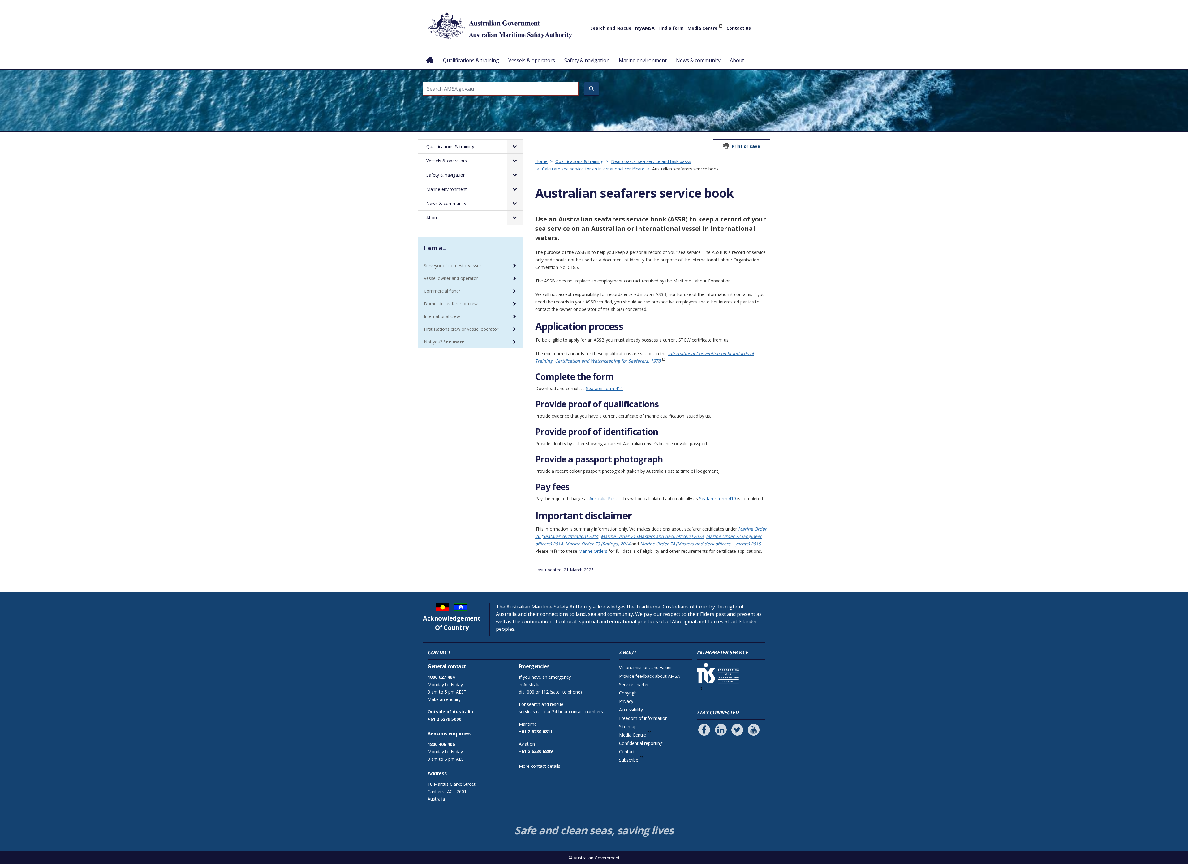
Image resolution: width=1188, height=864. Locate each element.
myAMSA (645, 28)
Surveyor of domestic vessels (453, 266)
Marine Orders (593, 551)
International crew (442, 316)
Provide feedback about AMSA (649, 676)
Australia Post (603, 498)
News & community (698, 60)
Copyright (628, 693)
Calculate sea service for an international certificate (593, 169)
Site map (628, 726)
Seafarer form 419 (604, 388)
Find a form (671, 28)
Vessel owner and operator (451, 278)
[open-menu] (515, 146)
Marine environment (643, 60)
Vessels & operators (531, 60)
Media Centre (702, 28)
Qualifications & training (471, 60)
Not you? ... (445, 342)
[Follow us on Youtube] (754, 730)
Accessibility (631, 709)
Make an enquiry (444, 699)
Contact (627, 751)
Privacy (626, 701)
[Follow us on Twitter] (737, 730)
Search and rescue (610, 28)
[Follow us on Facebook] (704, 730)
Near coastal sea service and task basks (651, 161)
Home (430, 55)
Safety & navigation (586, 60)
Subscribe (628, 760)
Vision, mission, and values (646, 667)
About (737, 60)
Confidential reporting (640, 743)
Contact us (738, 28)
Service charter (634, 684)
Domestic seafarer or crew (451, 304)
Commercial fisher (442, 291)
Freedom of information (643, 718)
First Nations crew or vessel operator (461, 329)
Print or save (746, 146)
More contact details (539, 766)
